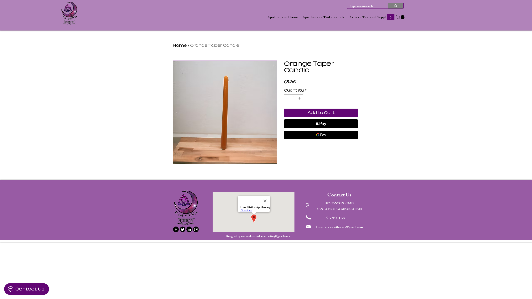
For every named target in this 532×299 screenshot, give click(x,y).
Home (180, 45)
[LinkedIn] (189, 229)
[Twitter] (182, 229)
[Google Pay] (321, 135)
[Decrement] (287, 98)
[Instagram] (196, 229)
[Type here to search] (395, 6)
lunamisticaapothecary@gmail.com (339, 228)
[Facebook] (176, 229)
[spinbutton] (293, 98)
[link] (400, 17)
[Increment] (300, 98)
